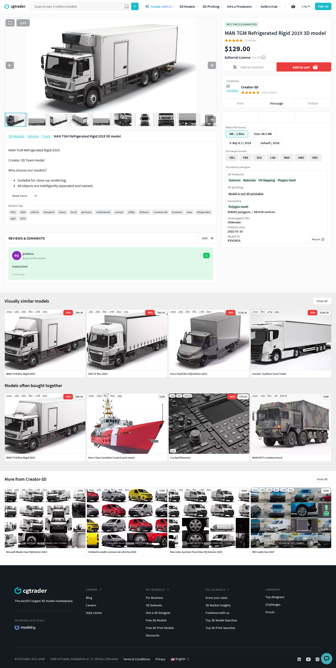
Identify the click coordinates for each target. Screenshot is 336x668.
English (178, 659)
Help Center (94, 613)
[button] (126, 6)
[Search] (135, 6)
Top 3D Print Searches (220, 628)
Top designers (274, 597)
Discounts (152, 635)
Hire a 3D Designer (158, 613)
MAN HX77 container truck (267, 457)
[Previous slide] (10, 65)
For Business (154, 598)
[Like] (240, 117)
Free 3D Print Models (160, 628)
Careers (91, 605)
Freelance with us (217, 613)
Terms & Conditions (136, 659)
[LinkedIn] (299, 659)
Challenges (272, 604)
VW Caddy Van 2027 (263, 552)
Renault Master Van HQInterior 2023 (26, 552)
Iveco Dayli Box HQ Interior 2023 (188, 373)
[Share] (313, 117)
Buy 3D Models (155, 589)
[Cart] (293, 6)
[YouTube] (308, 659)
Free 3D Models (156, 620)
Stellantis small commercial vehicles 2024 (112, 552)
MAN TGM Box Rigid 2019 (20, 457)
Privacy (160, 659)
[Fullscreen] (10, 22)
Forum (270, 612)
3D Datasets (154, 605)
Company (92, 589)
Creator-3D (249, 87)
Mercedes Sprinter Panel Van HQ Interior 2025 (196, 552)
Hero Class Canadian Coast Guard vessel (111, 457)
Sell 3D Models (215, 589)
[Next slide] (212, 65)
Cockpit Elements (180, 457)
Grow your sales (216, 598)
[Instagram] (318, 659)
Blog (89, 598)
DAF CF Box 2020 (97, 373)
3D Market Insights (218, 605)
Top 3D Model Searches (221, 620)
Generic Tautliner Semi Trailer (269, 373)
